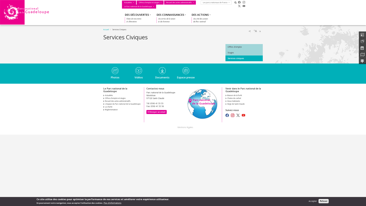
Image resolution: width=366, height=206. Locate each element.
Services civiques (236, 58)
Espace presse (186, 77)
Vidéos (139, 77)
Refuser (323, 201)
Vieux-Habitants (233, 101)
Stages (231, 52)
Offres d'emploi (235, 46)
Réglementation (111, 109)
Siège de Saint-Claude (236, 104)
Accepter (313, 201)
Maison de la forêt (234, 95)
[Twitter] (239, 6)
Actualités (128, 2)
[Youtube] (244, 6)
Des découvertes (137, 14)
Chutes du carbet (234, 98)
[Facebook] (239, 2)
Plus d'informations (112, 203)
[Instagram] (244, 2)
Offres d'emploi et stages (149, 2)
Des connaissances (170, 14)
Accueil (106, 29)
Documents (162, 77)
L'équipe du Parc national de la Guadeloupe (123, 104)
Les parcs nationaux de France (215, 2)
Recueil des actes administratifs (179, 2)
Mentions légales (185, 127)
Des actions (200, 14)
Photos (115, 77)
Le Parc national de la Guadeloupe (138, 6)
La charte (108, 107)
